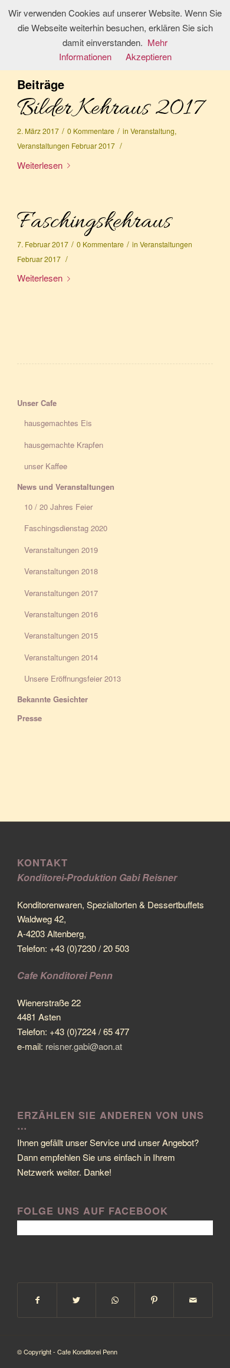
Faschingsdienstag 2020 (65, 528)
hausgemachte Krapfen (63, 444)
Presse (29, 718)
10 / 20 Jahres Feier (58, 506)
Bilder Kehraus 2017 (110, 109)
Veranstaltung (152, 131)
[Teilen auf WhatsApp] (115, 1300)
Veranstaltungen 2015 (61, 635)
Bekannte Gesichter (52, 699)
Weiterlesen (40, 165)
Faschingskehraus (94, 222)
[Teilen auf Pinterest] (154, 1300)
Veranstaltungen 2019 (61, 549)
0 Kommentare (90, 131)
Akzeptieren (149, 56)
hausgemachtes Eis (58, 422)
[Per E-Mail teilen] (193, 1300)
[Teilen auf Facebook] (37, 1300)
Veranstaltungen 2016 (61, 614)
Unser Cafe (37, 402)
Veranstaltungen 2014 (61, 657)
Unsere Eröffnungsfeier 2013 (72, 678)
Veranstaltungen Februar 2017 (66, 145)
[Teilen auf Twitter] (76, 1300)
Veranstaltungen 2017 (61, 592)
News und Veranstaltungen (65, 486)
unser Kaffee (45, 466)
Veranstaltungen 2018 (61, 571)
